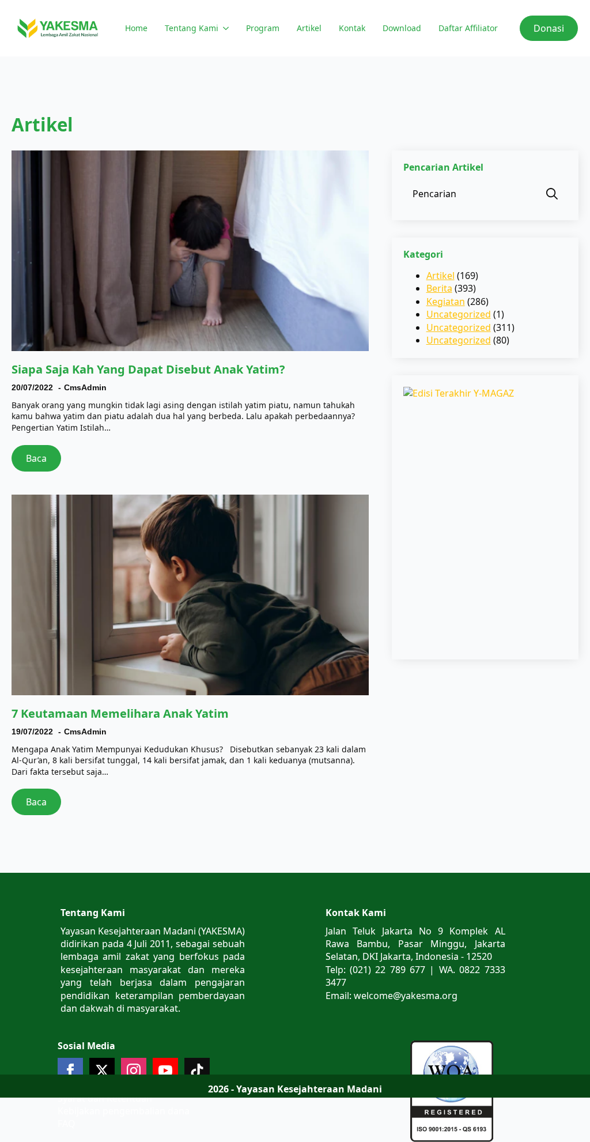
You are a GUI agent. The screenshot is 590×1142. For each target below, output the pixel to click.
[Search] (552, 194)
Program (262, 27)
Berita (439, 288)
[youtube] (165, 1070)
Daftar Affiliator (468, 27)
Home (136, 27)
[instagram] (133, 1070)
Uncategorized (458, 314)
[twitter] (102, 1070)
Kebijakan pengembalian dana (124, 1111)
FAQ (66, 1123)
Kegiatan (445, 301)
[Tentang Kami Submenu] (225, 28)
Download (402, 27)
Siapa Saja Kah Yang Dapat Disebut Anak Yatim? (148, 369)
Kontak (352, 27)
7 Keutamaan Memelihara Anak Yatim (120, 714)
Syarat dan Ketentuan (105, 1098)
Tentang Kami (191, 27)
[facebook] (70, 1070)
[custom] (197, 1070)
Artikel (309, 27)
